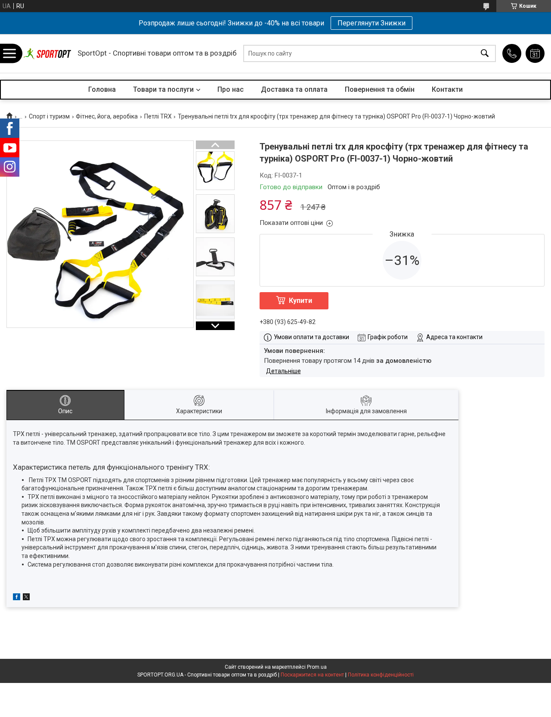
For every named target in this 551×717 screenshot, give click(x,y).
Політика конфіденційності (381, 675)
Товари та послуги (163, 89)
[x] (26, 598)
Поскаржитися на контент (312, 675)
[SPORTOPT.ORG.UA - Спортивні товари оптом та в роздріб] (47, 53)
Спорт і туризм (49, 116)
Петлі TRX (158, 116)
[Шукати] (484, 54)
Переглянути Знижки (371, 23)
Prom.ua (317, 667)
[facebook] (16, 598)
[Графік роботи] (535, 53)
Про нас (230, 89)
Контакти (447, 89)
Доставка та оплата (294, 89)
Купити (300, 300)
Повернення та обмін (380, 89)
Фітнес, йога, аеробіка (107, 116)
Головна (102, 89)
